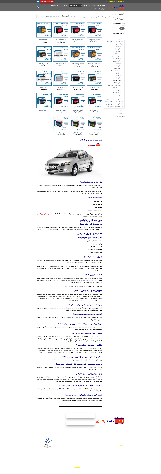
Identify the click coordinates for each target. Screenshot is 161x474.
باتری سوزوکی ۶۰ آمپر (60, 87)
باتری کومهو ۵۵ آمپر (78, 110)
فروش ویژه (102, 9)
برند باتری (122, 110)
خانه (103, 5)
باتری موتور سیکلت (54, 5)
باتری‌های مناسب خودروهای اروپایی (114, 102)
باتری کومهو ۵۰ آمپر (94, 110)
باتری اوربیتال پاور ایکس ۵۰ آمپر (44, 40)
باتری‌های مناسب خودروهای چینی (114, 99)
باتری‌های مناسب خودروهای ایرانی (99, 17)
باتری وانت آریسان (115, 83)
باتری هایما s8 (116, 93)
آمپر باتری (122, 113)
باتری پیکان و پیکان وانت (114, 85)
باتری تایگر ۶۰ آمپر (94, 87)
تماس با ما (94, 9)
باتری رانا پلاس (116, 80)
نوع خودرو (116, 17)
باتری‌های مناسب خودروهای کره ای (114, 106)
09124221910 (70, 318)
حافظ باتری (70, 280)
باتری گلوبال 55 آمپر (44, 110)
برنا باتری (97, 450)
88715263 (75, 286)
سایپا (120, 96)
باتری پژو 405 (117, 49)
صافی (122, 28)
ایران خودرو (82, 17)
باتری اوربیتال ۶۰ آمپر (77, 39)
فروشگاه (98, 5)
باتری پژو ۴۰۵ (74, 453)
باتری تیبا (75, 447)
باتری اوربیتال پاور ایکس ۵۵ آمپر (94, 64)
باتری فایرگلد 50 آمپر (44, 87)
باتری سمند (117, 54)
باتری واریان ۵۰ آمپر (94, 133)
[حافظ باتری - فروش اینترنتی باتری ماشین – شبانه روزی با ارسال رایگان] (116, 7)
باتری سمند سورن (116, 56)
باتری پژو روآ (117, 68)
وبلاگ (87, 9)
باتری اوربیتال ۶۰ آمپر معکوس (61, 40)
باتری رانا (118, 78)
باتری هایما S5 (116, 88)
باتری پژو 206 (117, 46)
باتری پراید (75, 438)
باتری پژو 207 (117, 51)
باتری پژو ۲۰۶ (74, 441)
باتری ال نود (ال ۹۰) (115, 71)
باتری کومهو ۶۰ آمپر (61, 110)
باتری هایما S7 (116, 90)
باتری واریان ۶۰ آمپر (78, 133)
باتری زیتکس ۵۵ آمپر (77, 87)
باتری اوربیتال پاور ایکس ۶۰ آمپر (78, 64)
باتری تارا (118, 75)
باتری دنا (118, 63)
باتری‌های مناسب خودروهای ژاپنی (114, 104)
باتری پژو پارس (116, 61)
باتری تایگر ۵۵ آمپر (44, 63)
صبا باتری (97, 438)
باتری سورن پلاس (116, 59)
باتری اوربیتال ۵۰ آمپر (94, 39)
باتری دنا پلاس (116, 66)
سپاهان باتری (96, 446)
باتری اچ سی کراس (115, 73)
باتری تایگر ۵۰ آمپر (60, 63)
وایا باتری (97, 442)
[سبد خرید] (38, 1)
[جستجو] (38, 7)
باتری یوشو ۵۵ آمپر (61, 133)
